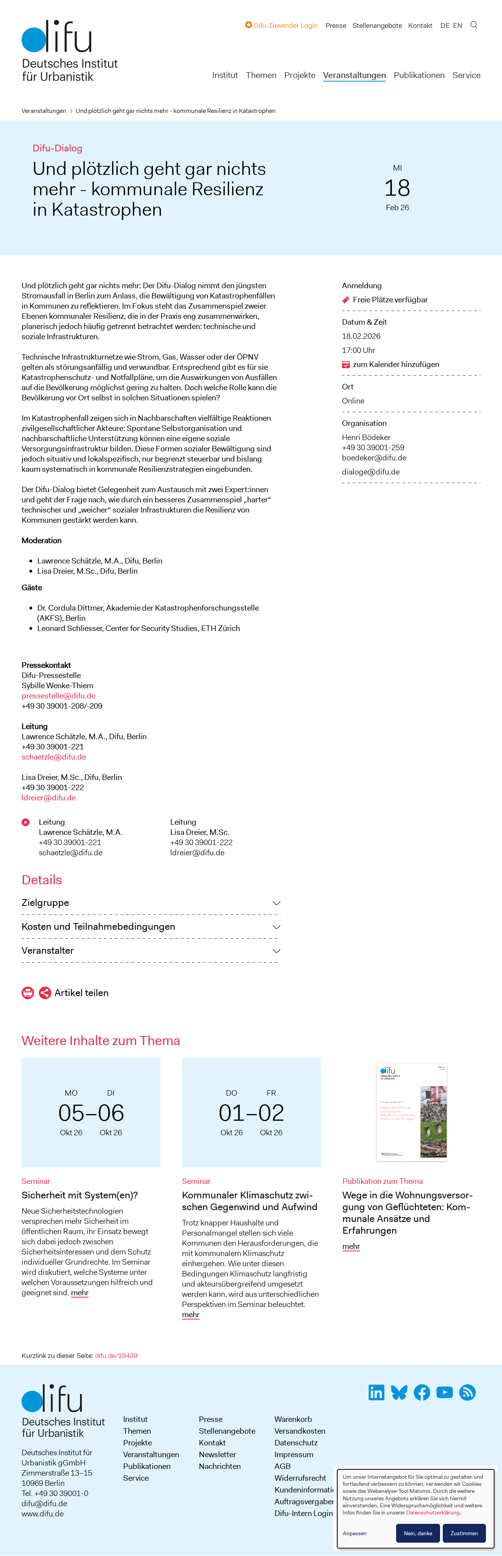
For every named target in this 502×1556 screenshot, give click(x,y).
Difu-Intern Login (304, 1513)
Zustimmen (464, 1533)
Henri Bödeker (366, 437)
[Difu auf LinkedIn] (378, 1397)
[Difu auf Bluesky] (401, 1397)
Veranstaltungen (354, 75)
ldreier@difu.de (49, 798)
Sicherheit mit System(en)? (80, 1195)
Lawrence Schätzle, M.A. (81, 832)
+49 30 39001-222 (201, 842)
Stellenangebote (377, 25)
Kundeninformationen (312, 1490)
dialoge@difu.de (371, 472)
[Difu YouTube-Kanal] (447, 1397)
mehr (80, 1292)
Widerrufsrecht (300, 1478)
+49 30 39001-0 (61, 1493)
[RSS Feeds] (469, 1397)
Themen (261, 75)
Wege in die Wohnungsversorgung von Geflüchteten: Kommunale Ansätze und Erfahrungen (407, 1213)
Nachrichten (220, 1466)
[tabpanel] (91, 1180)
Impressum (294, 1454)
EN (457, 25)
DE (445, 25)
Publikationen (419, 75)
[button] (151, 903)
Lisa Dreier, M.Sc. (199, 832)
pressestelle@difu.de (58, 696)
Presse (336, 25)
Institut (225, 75)
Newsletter (217, 1454)
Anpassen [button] (355, 1533)
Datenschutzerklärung (433, 1512)
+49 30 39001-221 (70, 842)
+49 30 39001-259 (373, 447)
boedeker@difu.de (374, 458)
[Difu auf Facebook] (424, 1397)
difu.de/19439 (116, 1355)
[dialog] (415, 1508)
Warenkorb (293, 1419)
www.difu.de (43, 1514)
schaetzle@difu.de (54, 757)
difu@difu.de (44, 1503)
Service (466, 75)
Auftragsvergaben (305, 1501)
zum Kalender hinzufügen (396, 364)
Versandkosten (300, 1431)
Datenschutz (296, 1443)
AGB (283, 1466)
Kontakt (420, 25)
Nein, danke (418, 1533)
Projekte (299, 75)
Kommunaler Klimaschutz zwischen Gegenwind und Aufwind (250, 1201)
